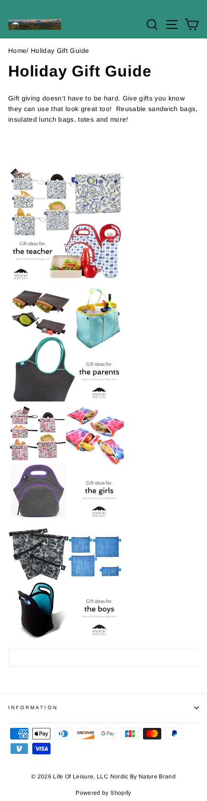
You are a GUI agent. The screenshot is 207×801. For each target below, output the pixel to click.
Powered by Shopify (103, 792)
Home (17, 50)
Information (33, 707)
